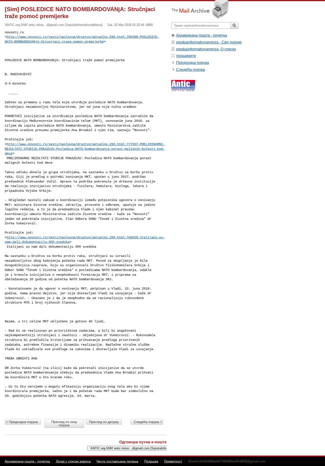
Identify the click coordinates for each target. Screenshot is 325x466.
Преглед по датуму (104, 422)
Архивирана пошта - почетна (201, 35)
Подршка (151, 461)
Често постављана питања (117, 461)
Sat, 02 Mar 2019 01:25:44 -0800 (130, 25)
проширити (186, 56)
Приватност (173, 461)
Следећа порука (146, 422)
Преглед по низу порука (64, 423)
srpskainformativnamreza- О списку (206, 49)
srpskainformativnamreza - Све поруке (209, 42)
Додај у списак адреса (73, 461)
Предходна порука (23, 422)
